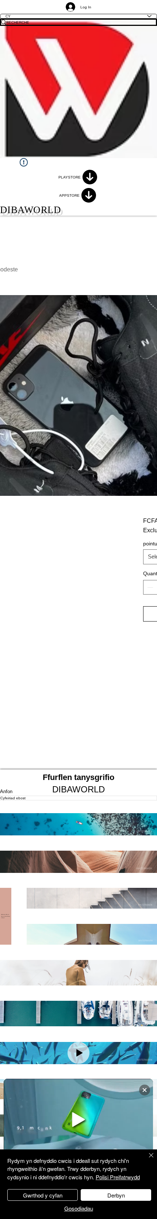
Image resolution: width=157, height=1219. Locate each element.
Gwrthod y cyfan (42, 1195)
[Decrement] (149, 587)
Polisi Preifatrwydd (118, 1177)
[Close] (147, 1159)
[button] (78, 824)
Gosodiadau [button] (78, 1208)
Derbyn (116, 1195)
